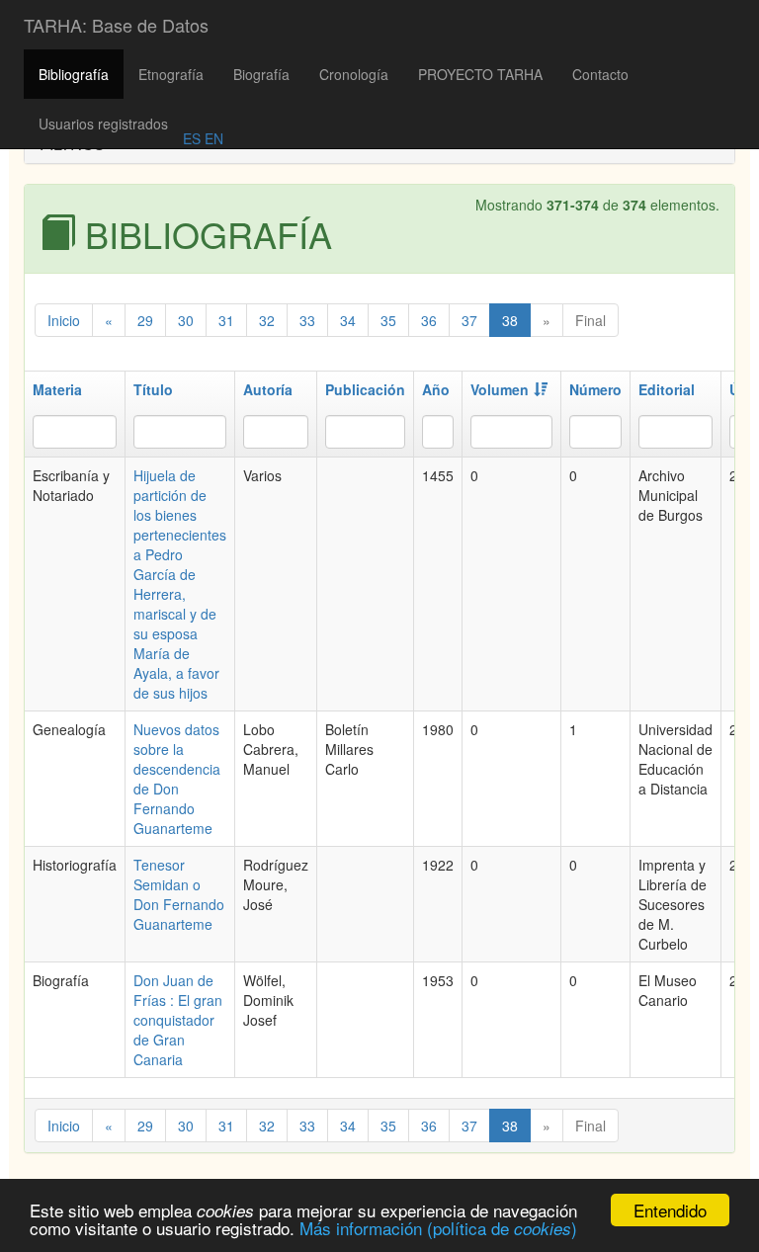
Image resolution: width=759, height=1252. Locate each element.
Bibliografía (74, 74)
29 (145, 320)
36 (429, 320)
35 (388, 320)
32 (267, 320)
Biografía (261, 74)
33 (307, 320)
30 (186, 320)
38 (510, 320)
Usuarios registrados (103, 123)
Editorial (666, 389)
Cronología (353, 74)
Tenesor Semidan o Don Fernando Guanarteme (178, 894)
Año (436, 389)
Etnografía (171, 74)
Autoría (268, 389)
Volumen (499, 389)
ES (192, 138)
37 (469, 320)
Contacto (600, 74)
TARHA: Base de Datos (116, 25)
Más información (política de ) (438, 1227)
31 (226, 320)
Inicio (63, 320)
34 (348, 320)
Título (153, 389)
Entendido (670, 1210)
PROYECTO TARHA (480, 74)
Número (595, 389)
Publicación (365, 389)
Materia (57, 389)
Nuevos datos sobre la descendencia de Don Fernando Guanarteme (176, 778)
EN (212, 138)
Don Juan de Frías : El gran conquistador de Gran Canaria (177, 1019)
